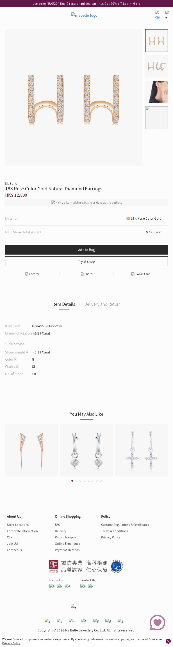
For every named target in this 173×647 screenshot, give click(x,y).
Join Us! (12, 543)
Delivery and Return (102, 304)
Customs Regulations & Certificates (125, 524)
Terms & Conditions (114, 531)
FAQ (57, 524)
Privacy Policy (11, 643)
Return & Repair (65, 537)
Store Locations (18, 524)
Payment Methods (67, 550)
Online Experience (67, 543)
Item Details (63, 304)
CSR (9, 537)
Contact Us (14, 550)
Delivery (60, 531)
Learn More (132, 3)
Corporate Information (22, 531)
